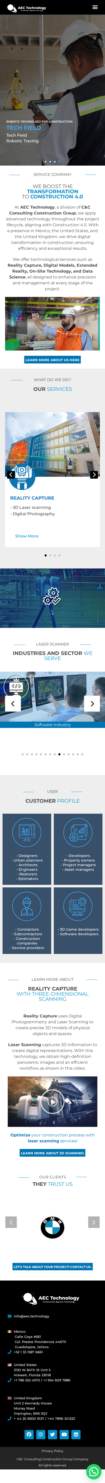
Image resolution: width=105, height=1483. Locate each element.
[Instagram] (40, 1434)
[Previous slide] (11, 475)
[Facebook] (29, 1434)
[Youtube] (64, 1434)
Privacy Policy (52, 1451)
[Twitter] (52, 1434)
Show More (26, 536)
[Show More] (52, 451)
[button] (95, 7)
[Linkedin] (76, 1434)
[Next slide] (94, 475)
